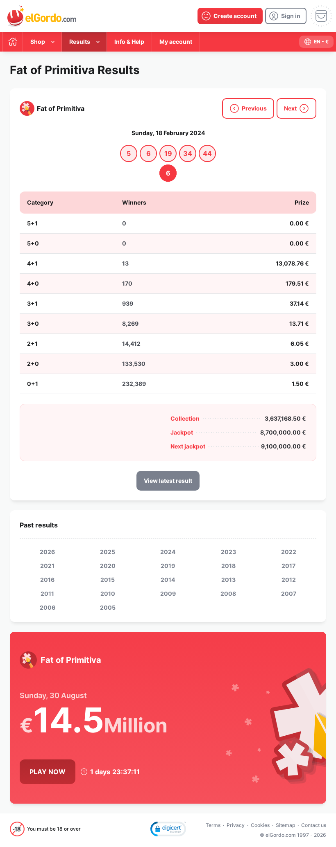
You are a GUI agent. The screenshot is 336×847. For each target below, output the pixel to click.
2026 (47, 551)
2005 (108, 607)
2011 (47, 593)
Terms (213, 825)
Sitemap (285, 825)
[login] (285, 16)
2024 (167, 551)
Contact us (313, 825)
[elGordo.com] (41, 16)
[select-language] (316, 42)
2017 (288, 565)
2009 (168, 593)
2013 (228, 579)
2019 (168, 565)
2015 (107, 579)
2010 (107, 593)
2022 (288, 551)
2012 (289, 579)
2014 (168, 579)
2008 (228, 593)
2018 (228, 565)
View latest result (168, 480)
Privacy (236, 825)
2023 (228, 551)
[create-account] (230, 16)
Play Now (48, 772)
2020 (108, 565)
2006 (47, 607)
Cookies (260, 825)
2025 (107, 551)
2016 (47, 579)
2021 (47, 565)
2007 (288, 593)
